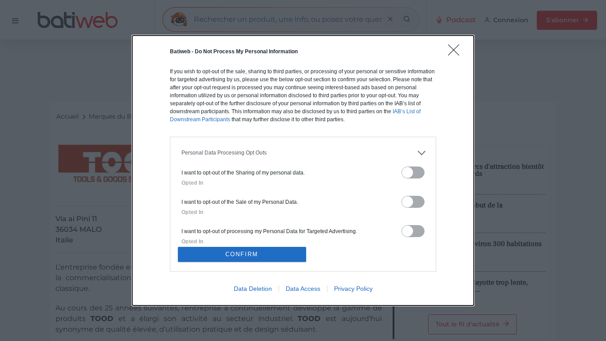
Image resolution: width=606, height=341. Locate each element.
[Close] (456, 52)
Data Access (303, 288)
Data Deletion (253, 288)
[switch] (413, 172)
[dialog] (303, 170)
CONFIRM (241, 254)
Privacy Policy (353, 288)
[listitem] (303, 153)
